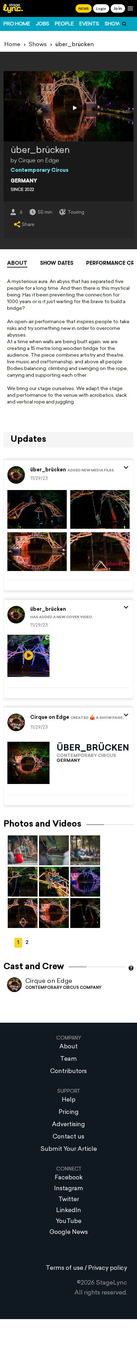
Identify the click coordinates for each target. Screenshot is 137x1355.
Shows (114, 24)
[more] (114, 564)
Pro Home (17, 24)
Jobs (42, 24)
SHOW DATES (56, 263)
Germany (24, 181)
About (17, 263)
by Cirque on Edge (35, 161)
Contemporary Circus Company (63, 988)
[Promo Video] (74, 108)
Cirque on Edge (48, 981)
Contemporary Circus (39, 170)
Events (89, 24)
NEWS (83, 8)
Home (12, 45)
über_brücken (48, 470)
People (64, 24)
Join (117, 8)
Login (101, 8)
